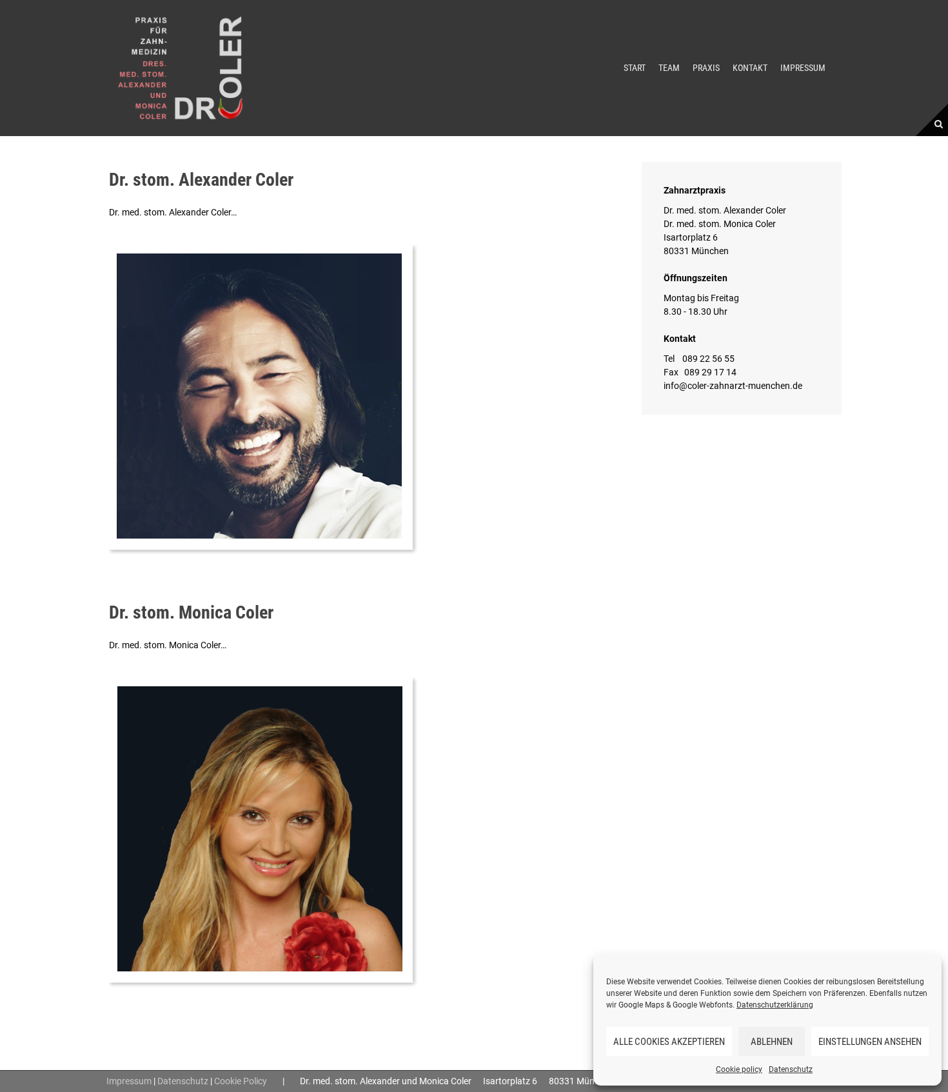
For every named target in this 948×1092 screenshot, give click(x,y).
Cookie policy (739, 1069)
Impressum (802, 68)
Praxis (706, 68)
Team (669, 68)
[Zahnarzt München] (180, 67)
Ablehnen (772, 1041)
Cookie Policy (240, 1081)
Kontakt (750, 68)
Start (635, 68)
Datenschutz (791, 1069)
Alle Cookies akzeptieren (669, 1041)
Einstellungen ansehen (870, 1041)
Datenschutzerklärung (774, 1004)
